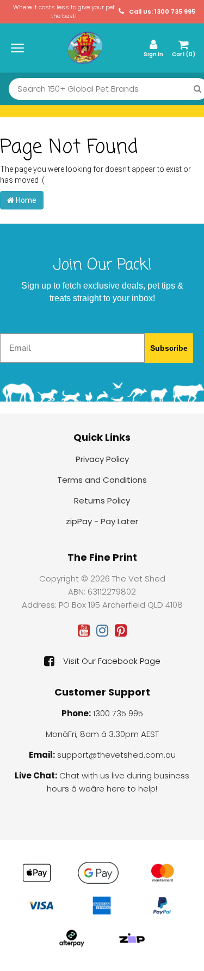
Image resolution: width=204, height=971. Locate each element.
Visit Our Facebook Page (111, 661)
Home (25, 200)
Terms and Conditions (102, 479)
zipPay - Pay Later (102, 521)
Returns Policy (102, 500)
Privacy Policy (102, 459)
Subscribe (169, 348)
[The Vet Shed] (85, 47)
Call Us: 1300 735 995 (161, 12)
